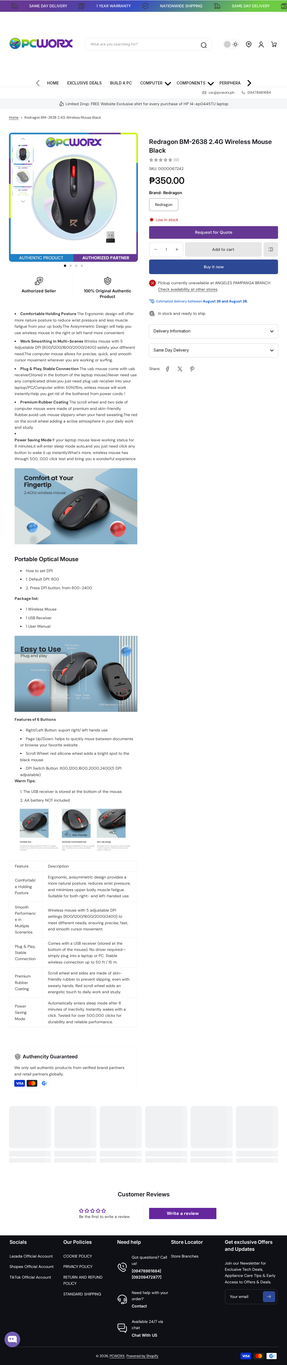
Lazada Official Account (31, 1256)
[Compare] (270, 249)
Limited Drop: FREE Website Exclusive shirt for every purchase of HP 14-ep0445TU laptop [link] (147, 103)
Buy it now (214, 266)
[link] (168, 369)
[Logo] (41, 44)
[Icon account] (261, 44)
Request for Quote (213, 232)
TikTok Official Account (30, 1277)
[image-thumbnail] (22, 154)
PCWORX (117, 1356)
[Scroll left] (40, 81)
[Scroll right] (247, 81)
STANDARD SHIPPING (82, 1294)
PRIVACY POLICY (77, 1266)
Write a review (183, 1213)
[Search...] (203, 44)
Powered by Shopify (142, 1356)
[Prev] (22, 138)
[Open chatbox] (12, 1339)
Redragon (163, 204)
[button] (249, 44)
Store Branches (184, 1256)
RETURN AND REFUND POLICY (83, 1280)
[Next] (22, 201)
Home (13, 117)
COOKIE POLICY (77, 1256)
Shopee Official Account (32, 1266)
